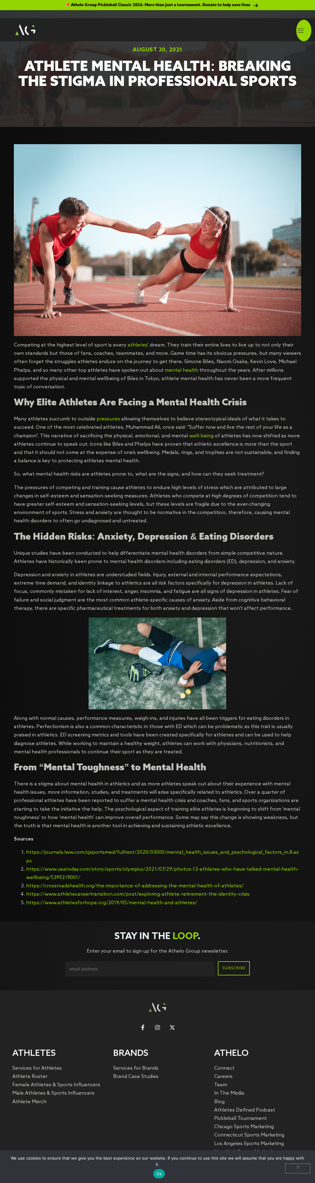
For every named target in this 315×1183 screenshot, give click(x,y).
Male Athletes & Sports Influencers (53, 1093)
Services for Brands (135, 1068)
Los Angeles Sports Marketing (249, 1144)
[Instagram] (157, 1027)
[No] (297, 1168)
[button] (300, 31)
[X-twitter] (172, 1027)
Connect (224, 1068)
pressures (108, 419)
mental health (181, 370)
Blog (219, 1102)
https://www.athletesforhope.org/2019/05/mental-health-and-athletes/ (111, 903)
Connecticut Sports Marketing (249, 1135)
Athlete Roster (29, 1077)
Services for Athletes (37, 1068)
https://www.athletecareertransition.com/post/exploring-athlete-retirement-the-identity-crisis (137, 894)
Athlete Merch (29, 1102)
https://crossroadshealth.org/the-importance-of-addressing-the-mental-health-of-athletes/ (135, 886)
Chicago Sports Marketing (244, 1127)
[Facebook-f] (142, 1027)
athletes (136, 345)
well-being (202, 436)
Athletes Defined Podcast (244, 1110)
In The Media (229, 1093)
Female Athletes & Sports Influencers (56, 1085)
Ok (159, 1173)
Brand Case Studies (135, 1077)
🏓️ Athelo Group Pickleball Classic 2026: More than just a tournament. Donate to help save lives (157, 5)
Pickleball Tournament (240, 1118)
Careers (223, 1077)
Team (220, 1085)
